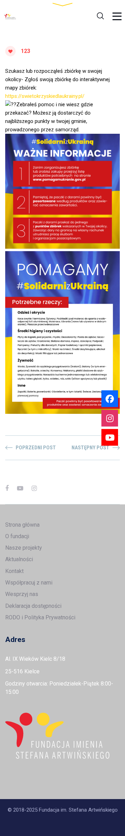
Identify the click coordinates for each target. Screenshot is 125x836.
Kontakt (14, 571)
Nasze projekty (23, 547)
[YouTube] (20, 488)
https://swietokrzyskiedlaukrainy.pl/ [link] (44, 96)
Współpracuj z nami (28, 582)
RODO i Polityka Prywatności (40, 617)
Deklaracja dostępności (33, 606)
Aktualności (19, 559)
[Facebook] (7, 488)
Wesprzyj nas (21, 594)
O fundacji (17, 536)
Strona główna (22, 524)
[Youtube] (109, 437)
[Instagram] (34, 488)
